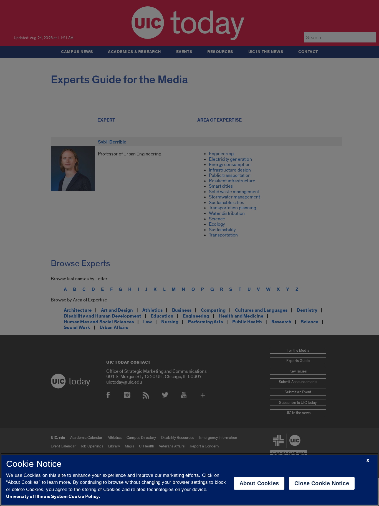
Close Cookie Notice (321, 483)
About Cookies (259, 483)
